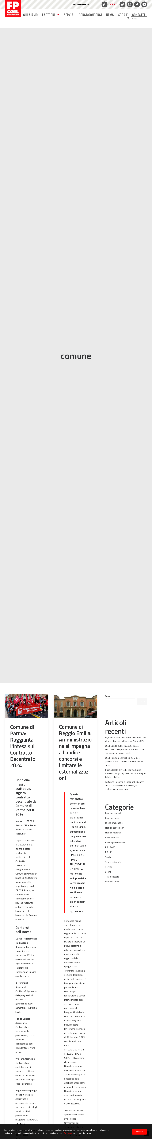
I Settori (48, 14)
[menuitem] (109, 4)
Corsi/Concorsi (90, 14)
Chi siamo (30, 14)
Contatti (138, 14)
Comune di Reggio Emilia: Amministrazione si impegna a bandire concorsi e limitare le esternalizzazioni (75, 752)
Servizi (69, 14)
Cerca (107, 696)
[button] (135, 18)
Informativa (67, 1133)
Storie (123, 14)
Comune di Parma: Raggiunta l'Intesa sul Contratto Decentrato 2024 (22, 746)
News (110, 14)
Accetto (139, 1131)
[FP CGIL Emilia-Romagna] (13, 8)
